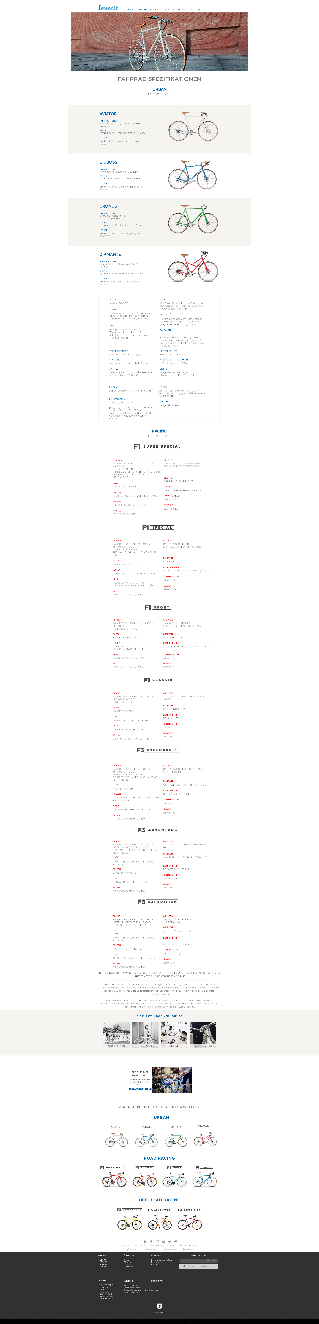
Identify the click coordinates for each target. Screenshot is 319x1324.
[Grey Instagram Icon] (157, 1242)
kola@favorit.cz (153, 1245)
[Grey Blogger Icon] (145, 1242)
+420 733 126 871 (176, 1245)
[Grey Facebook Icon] (151, 1242)
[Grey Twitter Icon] (169, 1242)
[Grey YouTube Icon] (163, 1242)
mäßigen (136, 123)
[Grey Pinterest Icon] (176, 1242)
